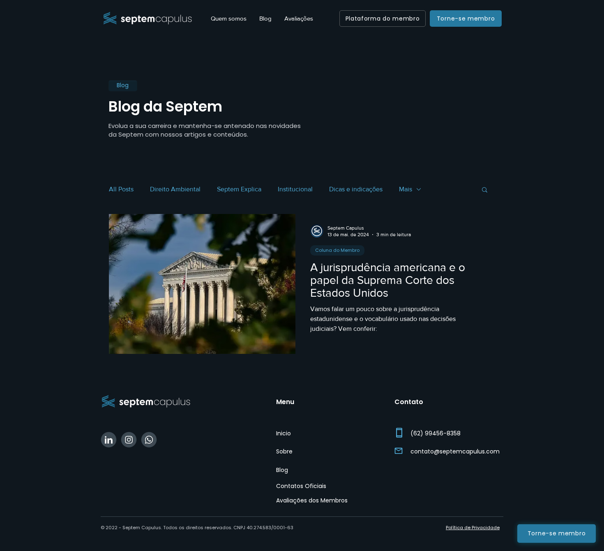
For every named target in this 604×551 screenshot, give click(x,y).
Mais (405, 189)
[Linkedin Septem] (109, 440)
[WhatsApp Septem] (149, 440)
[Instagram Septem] (129, 440)
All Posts (121, 189)
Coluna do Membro (337, 250)
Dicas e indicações (356, 189)
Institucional (295, 189)
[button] (485, 190)
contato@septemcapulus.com (455, 451)
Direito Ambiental (175, 189)
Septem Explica (239, 189)
